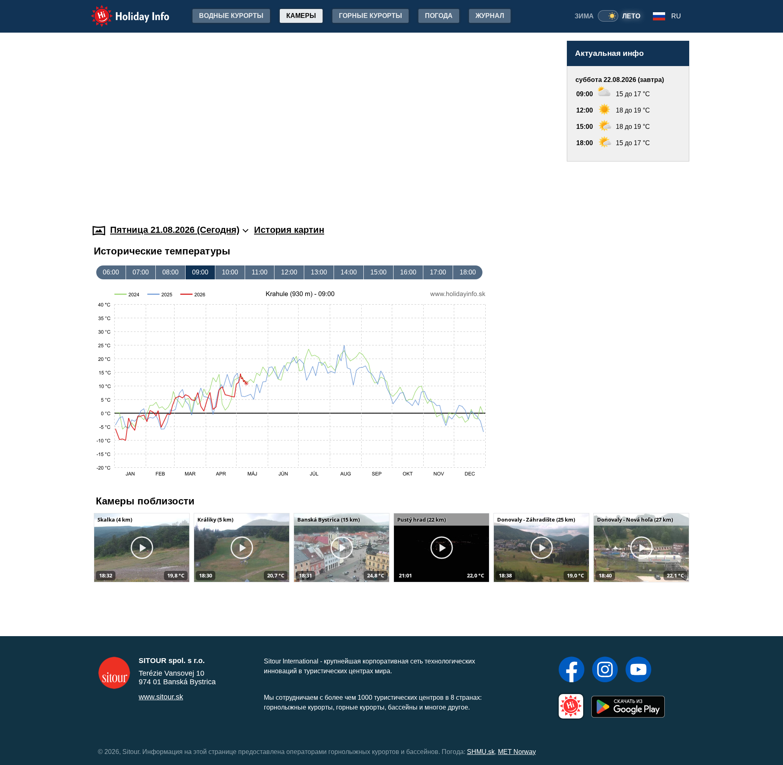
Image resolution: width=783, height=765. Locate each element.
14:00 (349, 272)
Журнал (490, 15)
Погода (439, 15)
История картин (289, 230)
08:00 (170, 272)
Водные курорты (231, 15)
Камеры (301, 15)
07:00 (141, 272)
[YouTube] (638, 670)
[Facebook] (571, 670)
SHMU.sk (481, 751)
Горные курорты (370, 15)
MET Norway (517, 751)
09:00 (200, 272)
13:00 (319, 272)
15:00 (378, 272)
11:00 (260, 272)
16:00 (408, 272)
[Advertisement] (628, 185)
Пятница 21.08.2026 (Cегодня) (174, 230)
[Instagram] (605, 670)
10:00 (230, 272)
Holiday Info (122, 10)
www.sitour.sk (161, 697)
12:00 (289, 272)
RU (676, 16)
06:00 (111, 272)
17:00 (438, 272)
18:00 (468, 272)
